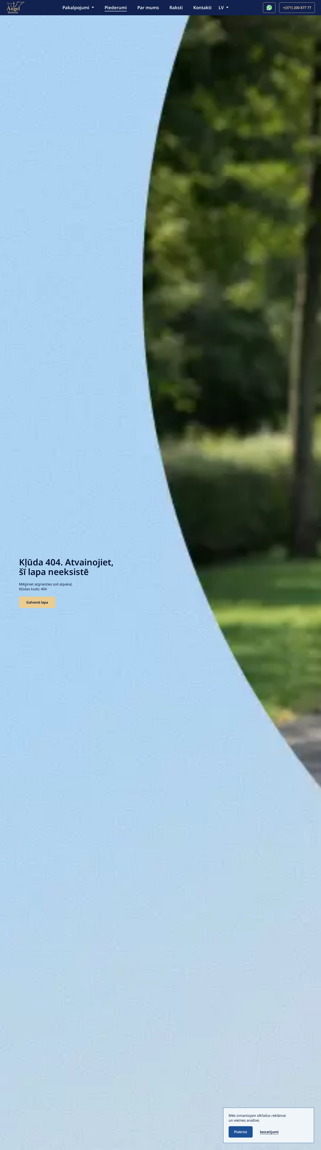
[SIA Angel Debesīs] (15, 7)
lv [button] (222, 7)
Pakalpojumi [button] (76, 7)
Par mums (148, 7)
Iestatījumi (269, 1131)
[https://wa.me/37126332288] (269, 7)
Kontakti (202, 7)
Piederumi (116, 7)
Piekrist (240, 1131)
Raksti (176, 7)
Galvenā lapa (37, 602)
